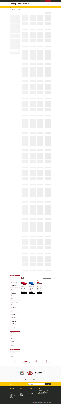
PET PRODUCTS (13, 345)
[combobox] (36, 4)
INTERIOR (12, 344)
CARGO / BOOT (12, 341)
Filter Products (13, 275)
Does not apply (13, 304)
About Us (12, 350)
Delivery (12, 353)
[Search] (43, 4)
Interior (11, 393)
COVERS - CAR (13, 317)
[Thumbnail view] (21, 278)
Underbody (11, 398)
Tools (11, 396)
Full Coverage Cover (13, 301)
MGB (12, 298)
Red (11, 278)
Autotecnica (13, 327)
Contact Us (12, 356)
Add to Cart (23, 292)
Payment (21, 392)
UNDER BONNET (13, 332)
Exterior (11, 392)
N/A (11, 292)
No (11, 286)
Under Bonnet (11, 397)
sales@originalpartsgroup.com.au (43, 393)
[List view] (23, 278)
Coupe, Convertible (13, 307)
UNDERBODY (12, 338)
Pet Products (11, 394)
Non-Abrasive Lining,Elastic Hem (15, 282)
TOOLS (12, 335)
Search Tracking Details (31, 393)
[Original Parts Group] (19, 3)
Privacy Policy (21, 394)
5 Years (12, 311)
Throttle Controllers (12, 395)
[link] (10, 1)
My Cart (29, 392)
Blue (11, 279)
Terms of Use (21, 395)
